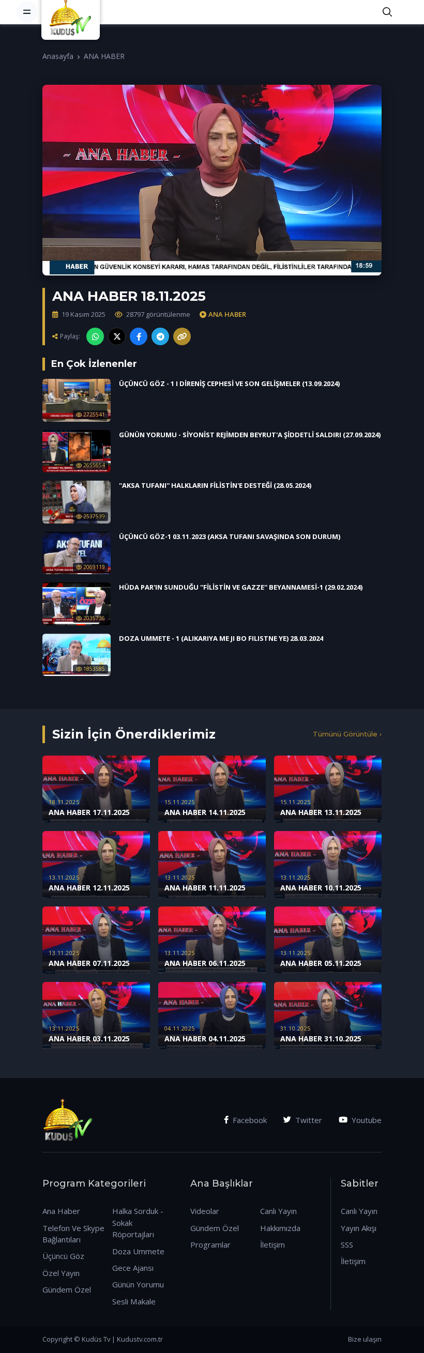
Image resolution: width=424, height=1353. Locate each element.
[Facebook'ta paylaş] (138, 336)
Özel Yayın (61, 1273)
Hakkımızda (280, 1228)
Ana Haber (61, 1211)
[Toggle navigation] (27, 12)
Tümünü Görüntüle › (347, 734)
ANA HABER (104, 56)
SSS (347, 1244)
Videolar (204, 1211)
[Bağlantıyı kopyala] (182, 336)
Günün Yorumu (138, 1284)
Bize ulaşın (365, 1339)
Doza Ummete (138, 1251)
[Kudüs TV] (71, 12)
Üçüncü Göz (63, 1256)
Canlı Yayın (278, 1211)
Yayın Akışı (358, 1228)
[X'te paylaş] (117, 336)
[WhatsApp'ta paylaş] (95, 336)
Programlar (210, 1244)
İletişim (272, 1244)
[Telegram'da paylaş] (160, 336)
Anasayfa (57, 56)
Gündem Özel (66, 1289)
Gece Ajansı (133, 1268)
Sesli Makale (134, 1301)
